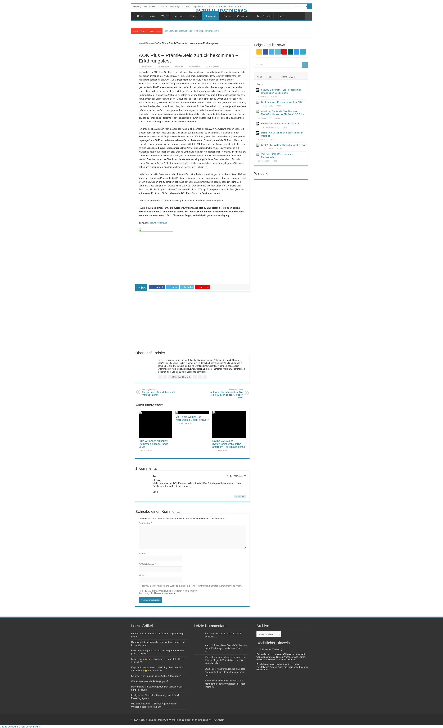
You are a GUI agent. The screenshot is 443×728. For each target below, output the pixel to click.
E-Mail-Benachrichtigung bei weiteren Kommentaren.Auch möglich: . (168, 592)
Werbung (174, 6)
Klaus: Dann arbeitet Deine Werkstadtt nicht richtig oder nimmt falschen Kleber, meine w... (225, 683)
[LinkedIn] (275, 7)
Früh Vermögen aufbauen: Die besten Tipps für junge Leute (191, 30)
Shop (280, 16)
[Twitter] (272, 7)
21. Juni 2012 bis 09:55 (236, 476)
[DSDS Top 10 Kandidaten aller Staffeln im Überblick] (257, 133)
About (164, 6)
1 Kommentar (194, 66)
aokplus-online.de (158, 222)
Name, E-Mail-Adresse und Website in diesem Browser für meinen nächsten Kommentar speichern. (192, 585)
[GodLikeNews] (221, 10)
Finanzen (210, 16)
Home (140, 16)
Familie (227, 16)
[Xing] (282, 7)
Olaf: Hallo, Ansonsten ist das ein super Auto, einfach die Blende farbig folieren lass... (225, 672)
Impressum (198, 6)
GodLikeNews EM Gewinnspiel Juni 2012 (281, 102)
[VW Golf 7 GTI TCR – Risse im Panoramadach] (257, 154)
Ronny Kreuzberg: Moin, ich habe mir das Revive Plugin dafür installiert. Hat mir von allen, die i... (226, 660)
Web (163, 16)
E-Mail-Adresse (147, 564)
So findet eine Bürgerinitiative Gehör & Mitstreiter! (156, 676)
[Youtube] (279, 7)
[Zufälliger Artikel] (308, 16)
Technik (178, 16)
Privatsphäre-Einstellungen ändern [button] (225, 6)
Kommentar (145, 523)
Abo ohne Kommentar (164, 593)
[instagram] (285, 7)
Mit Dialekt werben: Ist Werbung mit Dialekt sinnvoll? (192, 418)
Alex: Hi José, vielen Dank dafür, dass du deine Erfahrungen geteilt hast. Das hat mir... (226, 648)
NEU (259, 77)
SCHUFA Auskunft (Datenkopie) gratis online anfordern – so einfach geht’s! (229, 443)
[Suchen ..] (309, 6)
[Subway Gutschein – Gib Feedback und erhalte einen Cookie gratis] (257, 90)
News (152, 16)
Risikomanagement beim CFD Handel (280, 123)
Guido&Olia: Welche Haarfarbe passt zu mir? (283, 145)
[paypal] (288, 7)
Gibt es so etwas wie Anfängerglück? (149, 681)
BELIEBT (270, 77)
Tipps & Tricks (264, 16)
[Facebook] (269, 7)
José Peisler (147, 66)
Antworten (240, 496)
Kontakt (185, 6)
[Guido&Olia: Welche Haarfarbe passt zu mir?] (257, 145)
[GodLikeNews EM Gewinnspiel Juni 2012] (257, 102)
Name (142, 553)
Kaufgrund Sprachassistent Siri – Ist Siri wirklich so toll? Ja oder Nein (225, 393)
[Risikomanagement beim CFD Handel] (257, 124)
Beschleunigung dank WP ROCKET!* (205, 719)
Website (143, 575)
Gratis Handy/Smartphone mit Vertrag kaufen (158, 392)
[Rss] (265, 7)
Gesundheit (243, 16)
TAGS (260, 84)
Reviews (194, 16)
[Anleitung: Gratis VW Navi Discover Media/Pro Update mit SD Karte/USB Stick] (257, 111)
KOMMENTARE (288, 77)
